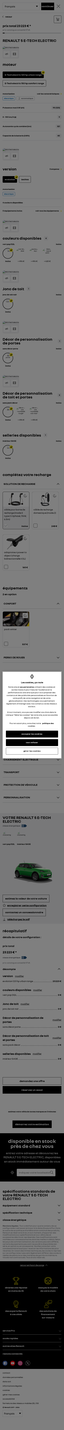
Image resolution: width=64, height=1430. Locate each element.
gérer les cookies (32, 751)
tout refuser (32, 742)
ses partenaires (27, 687)
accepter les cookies (31, 734)
